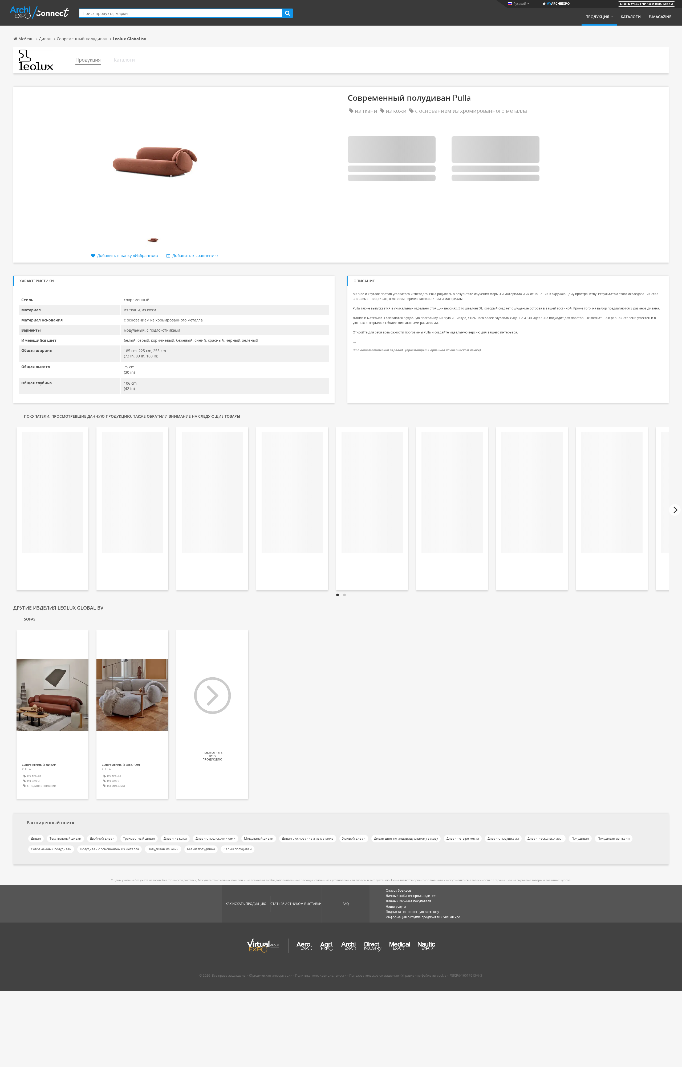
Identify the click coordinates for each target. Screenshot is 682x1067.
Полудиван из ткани (614, 838)
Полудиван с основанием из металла (109, 849)
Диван (36, 838)
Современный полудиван (51, 849)
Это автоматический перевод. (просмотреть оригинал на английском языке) (417, 350)
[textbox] (180, 13)
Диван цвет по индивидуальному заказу (406, 838)
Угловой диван (354, 838)
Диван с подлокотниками (216, 838)
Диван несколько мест (545, 838)
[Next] (675, 510)
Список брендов (398, 890)
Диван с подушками (503, 838)
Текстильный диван (65, 838)
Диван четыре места (462, 838)
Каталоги (631, 16)
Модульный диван (258, 838)
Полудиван (580, 838)
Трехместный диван (139, 838)
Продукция (597, 16)
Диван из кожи (175, 838)
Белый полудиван (201, 849)
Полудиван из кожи (163, 849)
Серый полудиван (238, 849)
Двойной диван (102, 838)
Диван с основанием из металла (308, 838)
